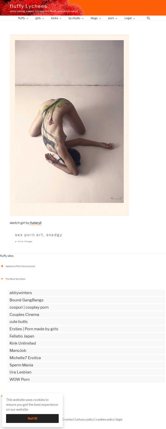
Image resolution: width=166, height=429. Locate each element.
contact (69, 419)
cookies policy (105, 419)
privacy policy (85, 419)
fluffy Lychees (28, 6)
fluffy (21, 18)
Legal (128, 18)
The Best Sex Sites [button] (15, 279)
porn (111, 18)
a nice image (24, 241)
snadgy (54, 235)
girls (38, 18)
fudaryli (36, 223)
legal (119, 419)
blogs (94, 18)
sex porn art (29, 235)
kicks (54, 18)
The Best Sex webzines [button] (17, 396)
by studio (74, 18)
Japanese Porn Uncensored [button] (20, 266)
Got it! (32, 418)
